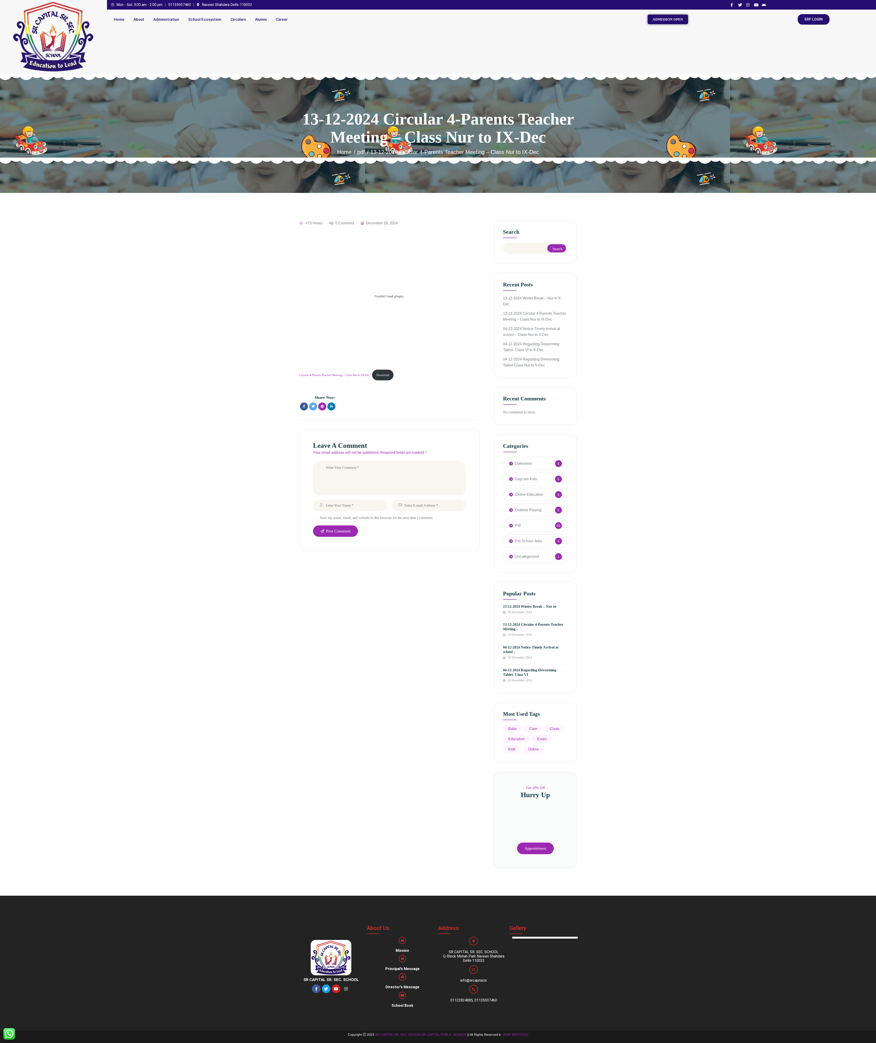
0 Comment (344, 223)
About (138, 19)
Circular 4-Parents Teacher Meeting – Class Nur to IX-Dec (334, 375)
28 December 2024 (519, 612)
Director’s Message (402, 987)
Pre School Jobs (528, 541)
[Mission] (402, 940)
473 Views (314, 223)
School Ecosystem (204, 19)
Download (382, 375)
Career (282, 19)
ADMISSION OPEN (668, 19)
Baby (512, 729)
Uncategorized (527, 556)
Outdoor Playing (528, 510)
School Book (402, 1005)
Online (533, 749)
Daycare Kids (526, 479)
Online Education (529, 494)
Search (511, 232)
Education (516, 739)
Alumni (261, 19)
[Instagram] (346, 988)
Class (554, 729)
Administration (166, 19)
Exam (542, 739)
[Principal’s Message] (402, 958)
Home (119, 19)
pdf (361, 152)
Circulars (238, 19)
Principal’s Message (402, 969)
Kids (512, 749)
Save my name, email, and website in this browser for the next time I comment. (376, 518)
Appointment (535, 848)
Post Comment (338, 531)
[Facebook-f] (316, 988)
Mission (402, 950)
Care (533, 729)
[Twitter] (326, 988)
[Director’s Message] (402, 977)
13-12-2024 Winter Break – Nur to (529, 606)
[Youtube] (336, 988)
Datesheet (523, 463)
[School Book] (402, 995)
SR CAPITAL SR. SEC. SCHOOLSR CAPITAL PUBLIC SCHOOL (420, 1034)
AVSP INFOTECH (515, 1034)
